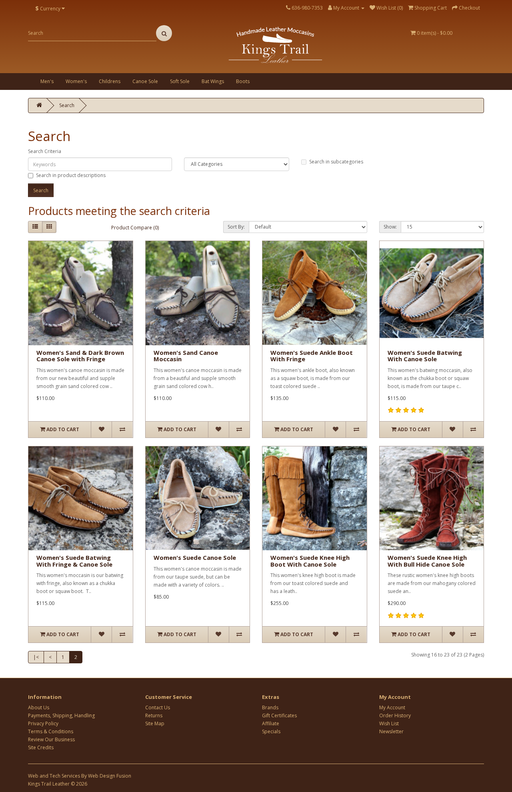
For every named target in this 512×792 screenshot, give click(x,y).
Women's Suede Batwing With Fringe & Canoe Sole (74, 560)
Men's (47, 81)
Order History (395, 715)
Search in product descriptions (71, 175)
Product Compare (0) (135, 227)
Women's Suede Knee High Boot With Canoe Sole (310, 560)
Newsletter (391, 731)
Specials (271, 731)
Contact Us (157, 707)
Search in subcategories (336, 161)
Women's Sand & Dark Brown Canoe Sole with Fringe (80, 355)
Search (66, 105)
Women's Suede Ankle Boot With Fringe (311, 355)
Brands (270, 707)
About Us (38, 707)
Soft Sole (180, 81)
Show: (390, 226)
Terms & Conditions (50, 731)
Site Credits (41, 747)
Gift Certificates (279, 715)
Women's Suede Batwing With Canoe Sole (425, 355)
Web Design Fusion (109, 775)
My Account (392, 707)
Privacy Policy (43, 723)
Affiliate (270, 723)
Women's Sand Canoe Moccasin (186, 355)
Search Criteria (44, 151)
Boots (243, 81)
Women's (76, 81)
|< (36, 657)
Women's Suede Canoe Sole (195, 557)
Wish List (389, 723)
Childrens (109, 81)
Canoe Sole (145, 81)
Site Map (154, 723)
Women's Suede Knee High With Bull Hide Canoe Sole (427, 560)
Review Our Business (51, 739)
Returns (153, 715)
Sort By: (236, 226)
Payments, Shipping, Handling (61, 715)
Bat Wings (213, 81)
